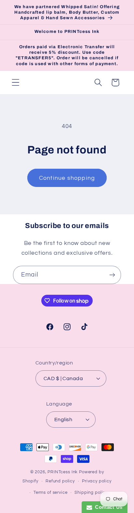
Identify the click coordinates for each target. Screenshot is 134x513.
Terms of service (50, 492)
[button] (15, 82)
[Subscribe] (112, 275)
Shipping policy (91, 492)
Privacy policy (97, 481)
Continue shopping (67, 178)
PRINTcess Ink (62, 472)
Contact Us (107, 507)
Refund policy (60, 481)
